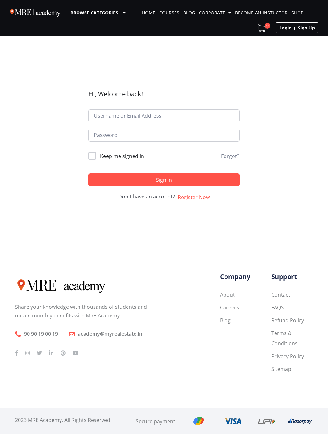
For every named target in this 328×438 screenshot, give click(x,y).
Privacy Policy (287, 356)
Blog (189, 13)
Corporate (212, 13)
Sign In (164, 179)
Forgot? (230, 156)
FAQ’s (277, 307)
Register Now (194, 197)
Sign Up (306, 28)
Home (148, 13)
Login (285, 28)
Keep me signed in (122, 156)
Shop (297, 13)
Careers (229, 307)
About (227, 294)
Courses (169, 13)
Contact (280, 294)
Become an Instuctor (261, 13)
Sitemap (281, 369)
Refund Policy (287, 320)
